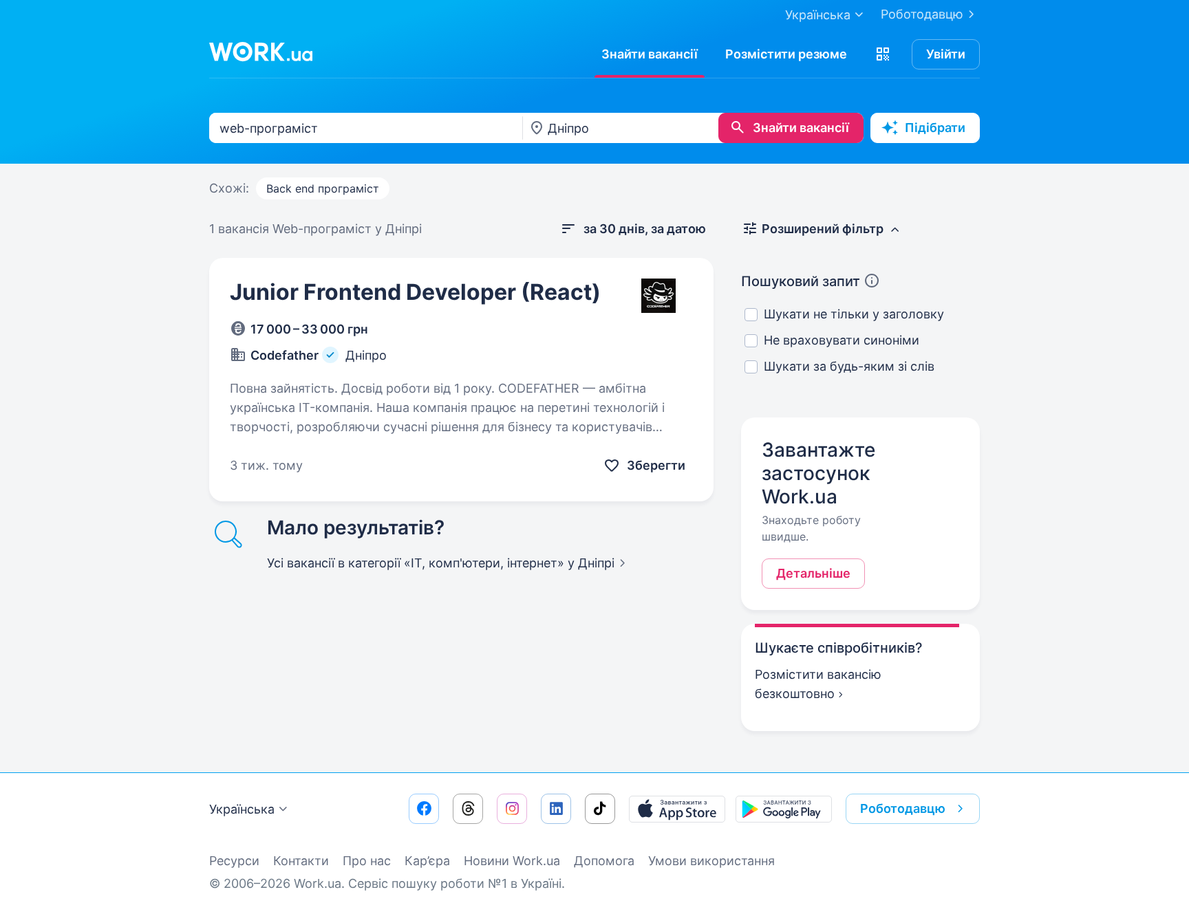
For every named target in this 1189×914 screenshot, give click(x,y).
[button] (883, 54)
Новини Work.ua (512, 860)
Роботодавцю (922, 14)
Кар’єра (427, 860)
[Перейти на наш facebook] (424, 809)
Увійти (945, 54)
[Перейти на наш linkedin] (556, 809)
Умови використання (711, 860)
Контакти (301, 860)
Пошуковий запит (800, 281)
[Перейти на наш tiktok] (600, 809)
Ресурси (234, 860)
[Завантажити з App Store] (677, 809)
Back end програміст (322, 188)
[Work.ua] (260, 51)
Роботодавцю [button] (902, 808)
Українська (242, 809)
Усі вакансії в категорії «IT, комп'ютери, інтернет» (440, 563)
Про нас (367, 860)
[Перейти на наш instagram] (512, 809)
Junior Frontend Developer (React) (415, 292)
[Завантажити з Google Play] (784, 809)
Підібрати (935, 127)
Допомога (604, 860)
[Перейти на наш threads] (468, 809)
